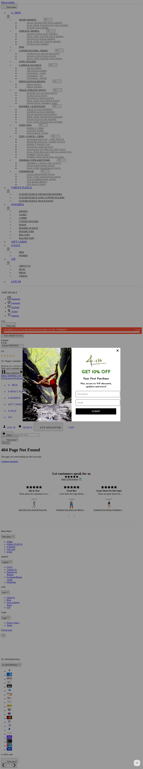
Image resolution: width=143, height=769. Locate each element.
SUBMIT (96, 411)
